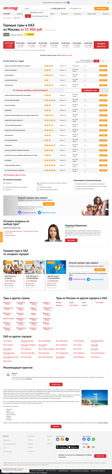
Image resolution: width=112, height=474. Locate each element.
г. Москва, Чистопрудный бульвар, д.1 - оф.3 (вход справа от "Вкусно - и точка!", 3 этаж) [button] (20, 232)
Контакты (30, 447)
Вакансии (49, 436)
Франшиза (30, 443)
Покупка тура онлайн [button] (10, 235)
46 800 (102, 110)
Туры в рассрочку (7, 451)
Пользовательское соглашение (79, 470)
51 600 (102, 145)
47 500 (102, 115)
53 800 (102, 165)
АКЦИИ (7, 436)
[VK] (57, 439)
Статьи (48, 440)
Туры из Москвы (7, 18)
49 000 (102, 130)
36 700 (102, 85)
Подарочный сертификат (9, 444)
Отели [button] (6, 34)
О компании (31, 451)
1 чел (96, 61)
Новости (49, 443)
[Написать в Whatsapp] (93, 439)
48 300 (102, 120)
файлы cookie (13, 468)
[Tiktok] (67, 439)
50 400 (102, 135)
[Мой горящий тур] (10, 8)
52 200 (102, 150)
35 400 (102, 70)
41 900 (102, 100)
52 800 (102, 155)
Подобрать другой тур (101, 44)
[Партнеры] (95, 447)
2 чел (102, 61)
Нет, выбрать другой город (40, 16)
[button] (107, 61)
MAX (65, 2)
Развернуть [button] (29, 379)
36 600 (102, 80)
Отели (4, 447)
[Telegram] (88, 439)
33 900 (102, 66)
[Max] (68, 2)
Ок (26, 469)
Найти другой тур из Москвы (36, 50)
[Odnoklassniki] (62, 439)
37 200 (102, 95)
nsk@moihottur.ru (63, 470)
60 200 (102, 170)
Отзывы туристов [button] (16, 34)
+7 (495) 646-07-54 (58, 8)
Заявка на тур (6, 440)
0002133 (44, 472)
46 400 (102, 105)
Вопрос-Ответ (31, 436)
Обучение (30, 440)
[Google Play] (61, 447)
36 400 (102, 75)
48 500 (102, 125)
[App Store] (73, 447)
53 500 (102, 160)
